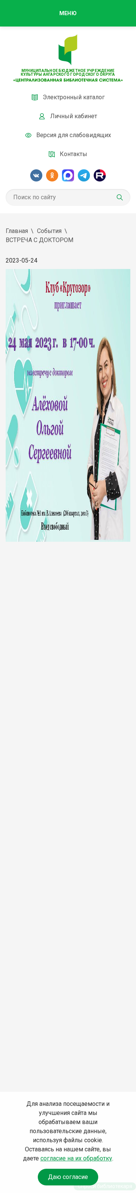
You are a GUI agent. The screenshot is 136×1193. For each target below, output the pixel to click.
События (49, 231)
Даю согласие (68, 1176)
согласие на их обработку (76, 1158)
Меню (68, 13)
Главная (17, 231)
